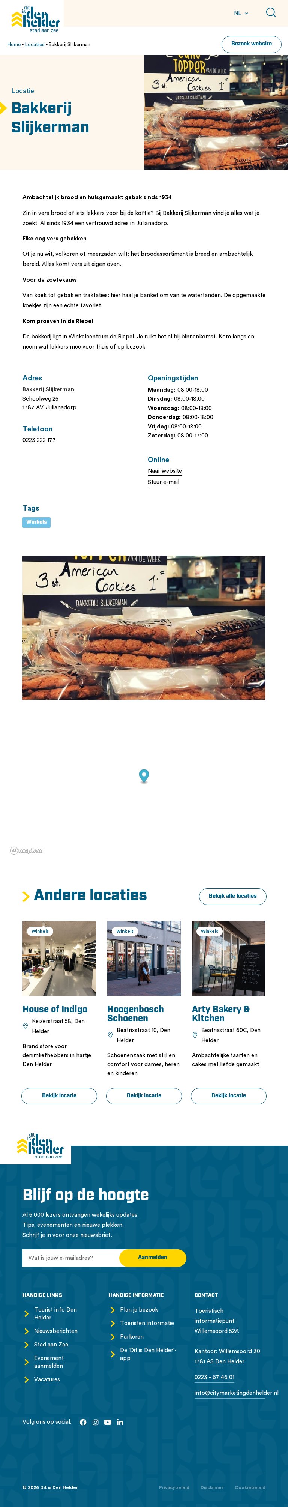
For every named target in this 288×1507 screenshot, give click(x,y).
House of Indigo (54, 1009)
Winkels (36, 522)
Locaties (34, 44)
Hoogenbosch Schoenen (135, 1014)
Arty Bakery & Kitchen (221, 1014)
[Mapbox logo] (26, 850)
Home (14, 44)
